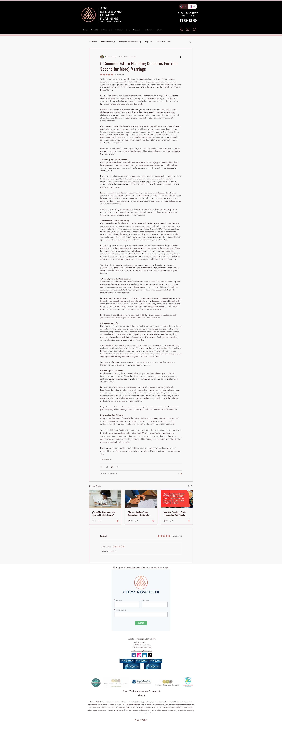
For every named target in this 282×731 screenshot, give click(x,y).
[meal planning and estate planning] (177, 499)
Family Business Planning (130, 41)
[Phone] (181, 29)
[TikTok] (190, 20)
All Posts (93, 41)
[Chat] (194, 29)
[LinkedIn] (195, 20)
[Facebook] (181, 20)
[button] (190, 42)
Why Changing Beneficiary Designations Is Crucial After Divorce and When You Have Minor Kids (141, 513)
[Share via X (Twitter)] (107, 467)
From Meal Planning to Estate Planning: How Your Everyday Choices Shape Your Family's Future (174, 513)
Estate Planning (108, 41)
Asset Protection (164, 41)
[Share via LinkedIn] (112, 467)
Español (148, 41)
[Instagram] (186, 20)
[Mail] (187, 29)
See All (190, 486)
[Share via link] (117, 467)
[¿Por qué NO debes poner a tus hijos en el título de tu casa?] (105, 499)
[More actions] (180, 56)
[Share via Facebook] (101, 467)
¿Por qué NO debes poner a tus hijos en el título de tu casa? (103, 513)
